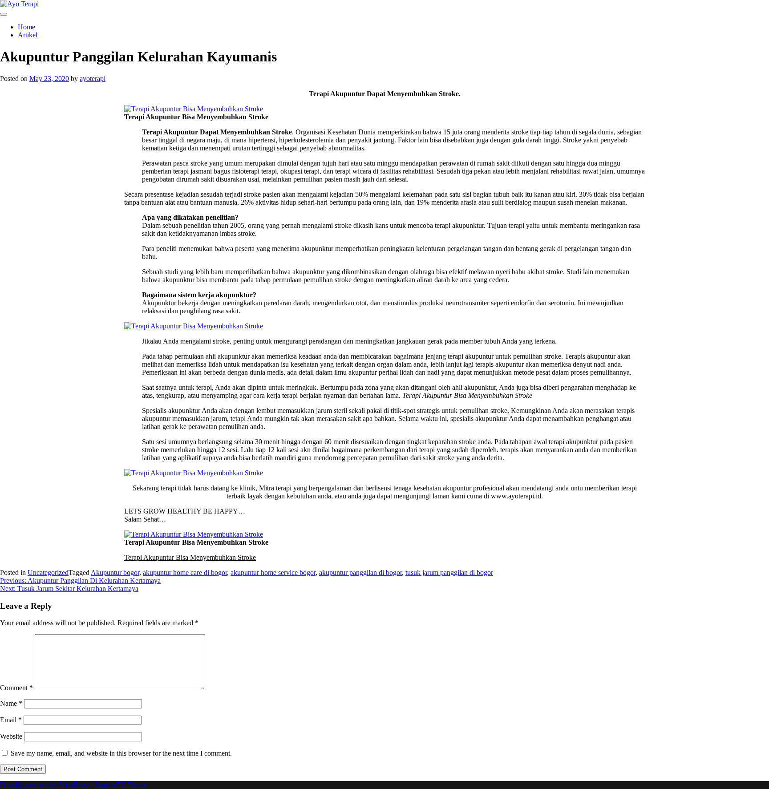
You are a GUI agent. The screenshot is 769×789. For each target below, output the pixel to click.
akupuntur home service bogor (273, 572)
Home (26, 27)
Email (11, 720)
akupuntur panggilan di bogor (360, 572)
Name (11, 703)
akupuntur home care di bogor (185, 572)
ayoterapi (92, 78)
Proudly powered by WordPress (45, 785)
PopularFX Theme (120, 785)
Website (11, 736)
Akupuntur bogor (115, 572)
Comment (16, 688)
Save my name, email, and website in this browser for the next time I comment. (121, 753)
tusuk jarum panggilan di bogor (449, 572)
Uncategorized (48, 572)
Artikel (27, 35)
